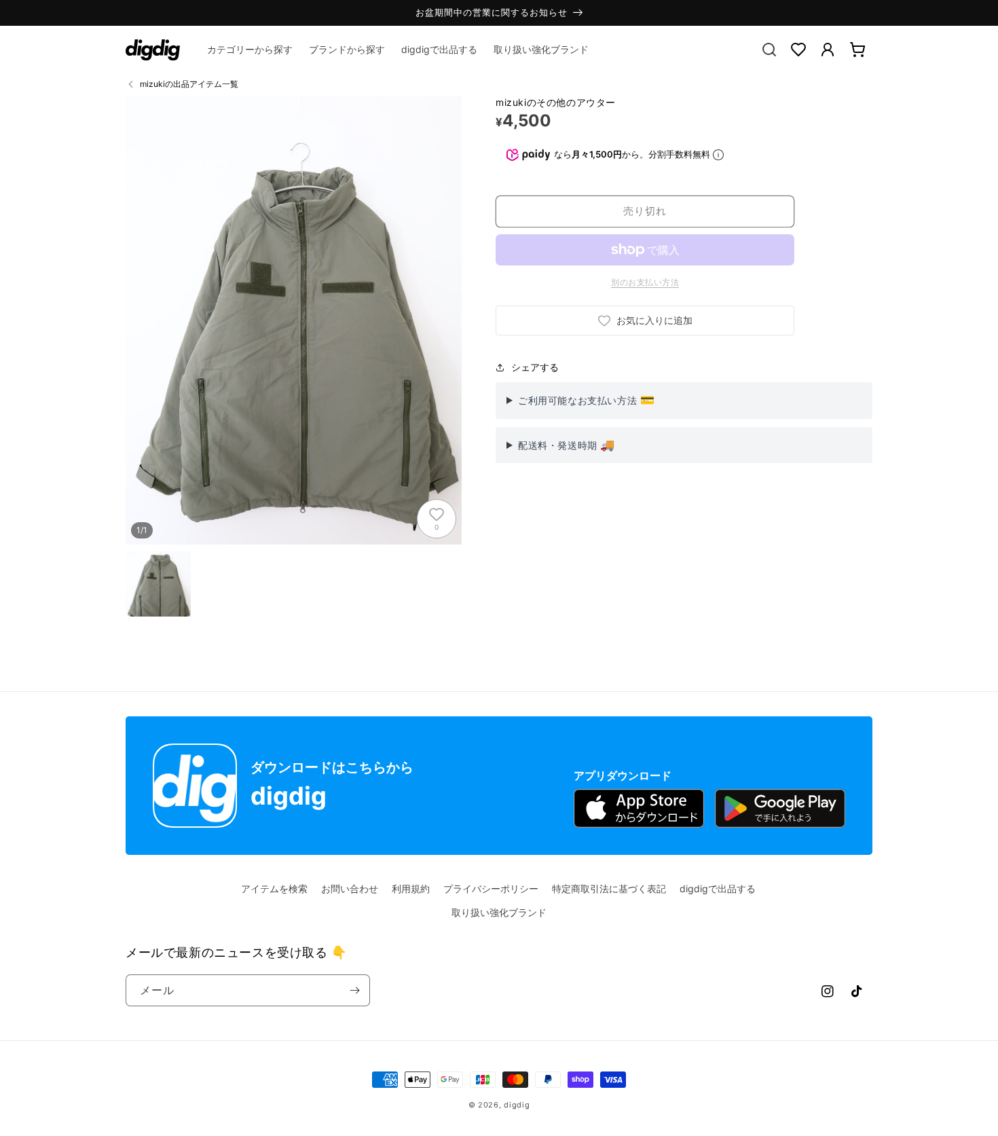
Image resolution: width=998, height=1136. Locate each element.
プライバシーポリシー (490, 888)
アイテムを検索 (274, 888)
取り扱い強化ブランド (499, 912)
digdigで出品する (718, 888)
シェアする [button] (535, 367)
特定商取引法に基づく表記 (609, 888)
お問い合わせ (349, 888)
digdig (517, 1105)
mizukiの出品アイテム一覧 (189, 84)
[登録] (354, 990)
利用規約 (411, 888)
